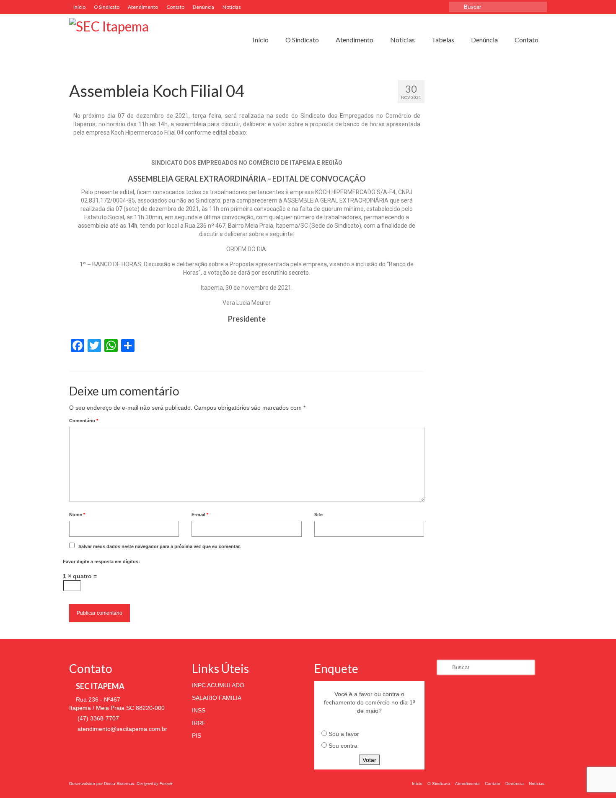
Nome (77, 514)
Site (318, 514)
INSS (198, 710)
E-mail (200, 514)
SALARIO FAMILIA (216, 697)
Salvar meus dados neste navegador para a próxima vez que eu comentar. (159, 546)
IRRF (199, 723)
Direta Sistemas (119, 783)
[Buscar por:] (498, 7)
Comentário (83, 420)
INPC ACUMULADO (218, 685)
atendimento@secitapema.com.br (121, 728)
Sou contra (343, 745)
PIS (196, 735)
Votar (369, 759)
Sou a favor (344, 733)
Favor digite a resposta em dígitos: (101, 561)
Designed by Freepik (155, 784)
